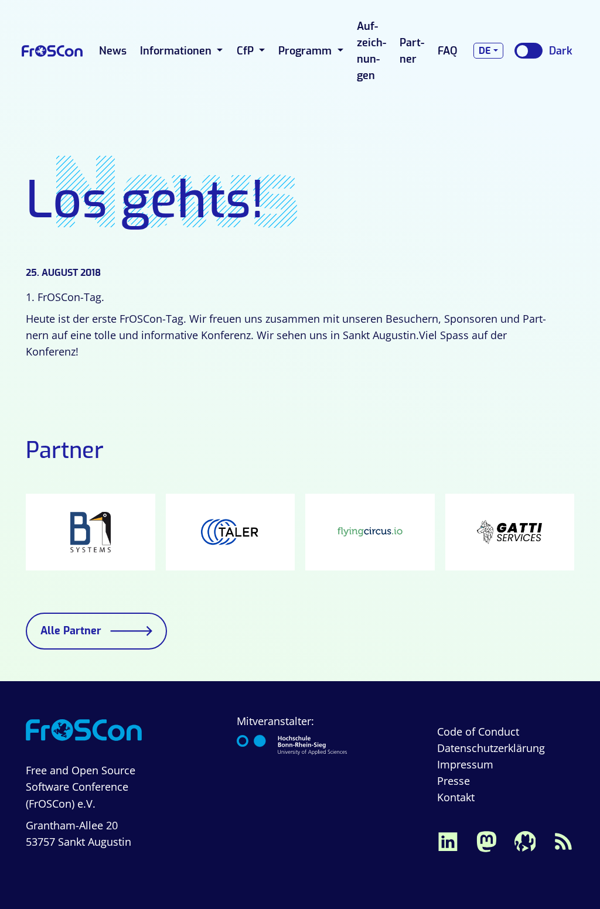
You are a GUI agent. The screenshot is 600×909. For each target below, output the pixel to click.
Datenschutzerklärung (491, 748)
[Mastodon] (486, 840)
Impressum (465, 764)
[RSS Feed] (563, 840)
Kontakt (456, 797)
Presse (453, 781)
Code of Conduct (478, 732)
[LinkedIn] (447, 840)
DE (485, 51)
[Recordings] (525, 840)
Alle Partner (70, 631)
